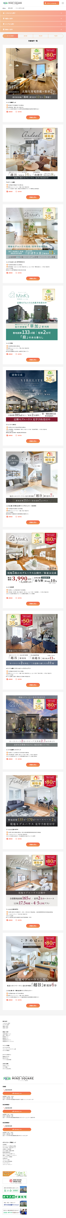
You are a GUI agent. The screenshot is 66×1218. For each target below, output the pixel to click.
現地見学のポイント (7, 1039)
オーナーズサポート (7, 1054)
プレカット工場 (6, 1159)
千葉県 (55, 36)
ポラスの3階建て (6, 1050)
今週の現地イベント (7, 1033)
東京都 (25, 36)
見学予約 (20, 111)
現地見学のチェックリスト (8, 1041)
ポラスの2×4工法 (6, 1047)
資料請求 (11, 111)
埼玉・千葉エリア (6, 1035)
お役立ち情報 (5, 1063)
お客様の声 (5, 1158)
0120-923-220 (8, 1126)
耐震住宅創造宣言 (6, 1152)
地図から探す (5, 1026)
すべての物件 (10, 36)
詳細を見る (33, 117)
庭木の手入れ (5, 1058)
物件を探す (10, 8)
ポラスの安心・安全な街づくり (9, 1147)
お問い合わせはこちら (17, 1093)
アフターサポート (6, 1162)
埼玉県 (40, 36)
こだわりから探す (6, 1023)
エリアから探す (6, 1024)
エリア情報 (5, 1067)
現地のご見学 (5, 1031)
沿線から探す (5, 1027)
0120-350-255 (8, 1090)
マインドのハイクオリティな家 (9, 1049)
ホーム (4, 8)
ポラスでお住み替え (7, 1068)
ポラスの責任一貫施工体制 (8, 1150)
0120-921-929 (8, 1108)
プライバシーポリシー (7, 1164)
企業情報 (4, 1144)
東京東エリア (5, 1036)
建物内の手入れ (6, 1056)
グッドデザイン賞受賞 (7, 1156)
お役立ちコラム (6, 1065)
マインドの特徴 (6, 1045)
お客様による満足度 (7, 1149)
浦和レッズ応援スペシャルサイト (10, 1155)
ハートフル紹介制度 (7, 1059)
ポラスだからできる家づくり (9, 1153)
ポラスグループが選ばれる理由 (9, 1146)
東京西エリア (5, 1038)
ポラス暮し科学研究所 (7, 1161)
